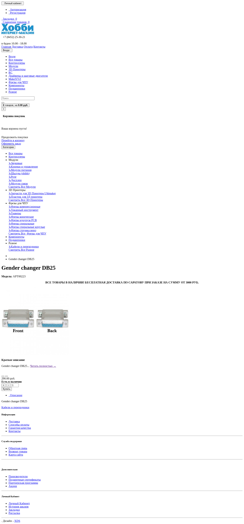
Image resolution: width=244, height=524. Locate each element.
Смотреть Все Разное (21, 249)
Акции (13, 486)
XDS (17, 520)
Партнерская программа (23, 482)
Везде (12, 56)
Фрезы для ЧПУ (18, 82)
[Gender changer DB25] (35, 353)
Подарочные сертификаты (25, 479)
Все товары (16, 59)
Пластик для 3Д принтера (25, 196)
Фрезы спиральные (21, 223)
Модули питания (20, 170)
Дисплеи (15, 180)
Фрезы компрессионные (24, 206)
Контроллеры (17, 62)
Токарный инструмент (23, 209)
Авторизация (17, 9)
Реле (12, 176)
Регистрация (17, 12)
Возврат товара (18, 451)
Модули (13, 66)
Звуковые (15, 163)
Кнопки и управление (23, 166)
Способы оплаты (19, 424)
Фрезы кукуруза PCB (23, 220)
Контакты (15, 431)
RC (11, 72)
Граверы (15, 213)
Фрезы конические (21, 216)
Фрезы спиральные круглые (27, 226)
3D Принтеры (17, 69)
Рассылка (14, 513)
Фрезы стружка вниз (22, 230)
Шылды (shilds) (19, 173)
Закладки (14, 509)
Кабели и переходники (24, 246)
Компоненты (16, 85)
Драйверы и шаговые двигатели (28, 75)
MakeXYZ (15, 78)
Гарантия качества (20, 427)
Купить (6, 389)
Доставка (14, 421)
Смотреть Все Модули (22, 186)
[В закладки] (2, 376)
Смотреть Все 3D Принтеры (26, 199)
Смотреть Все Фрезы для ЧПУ (27, 233)
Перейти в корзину (13, 140)
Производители (18, 476)
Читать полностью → (43, 365)
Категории (8, 147)
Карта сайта (16, 454)
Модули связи (18, 183)
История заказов (19, 506)
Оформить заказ (11, 143)
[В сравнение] (6, 376)
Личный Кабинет (19, 503)
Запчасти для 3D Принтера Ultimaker (32, 193)
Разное (13, 91)
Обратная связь (18, 448)
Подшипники (17, 88)
